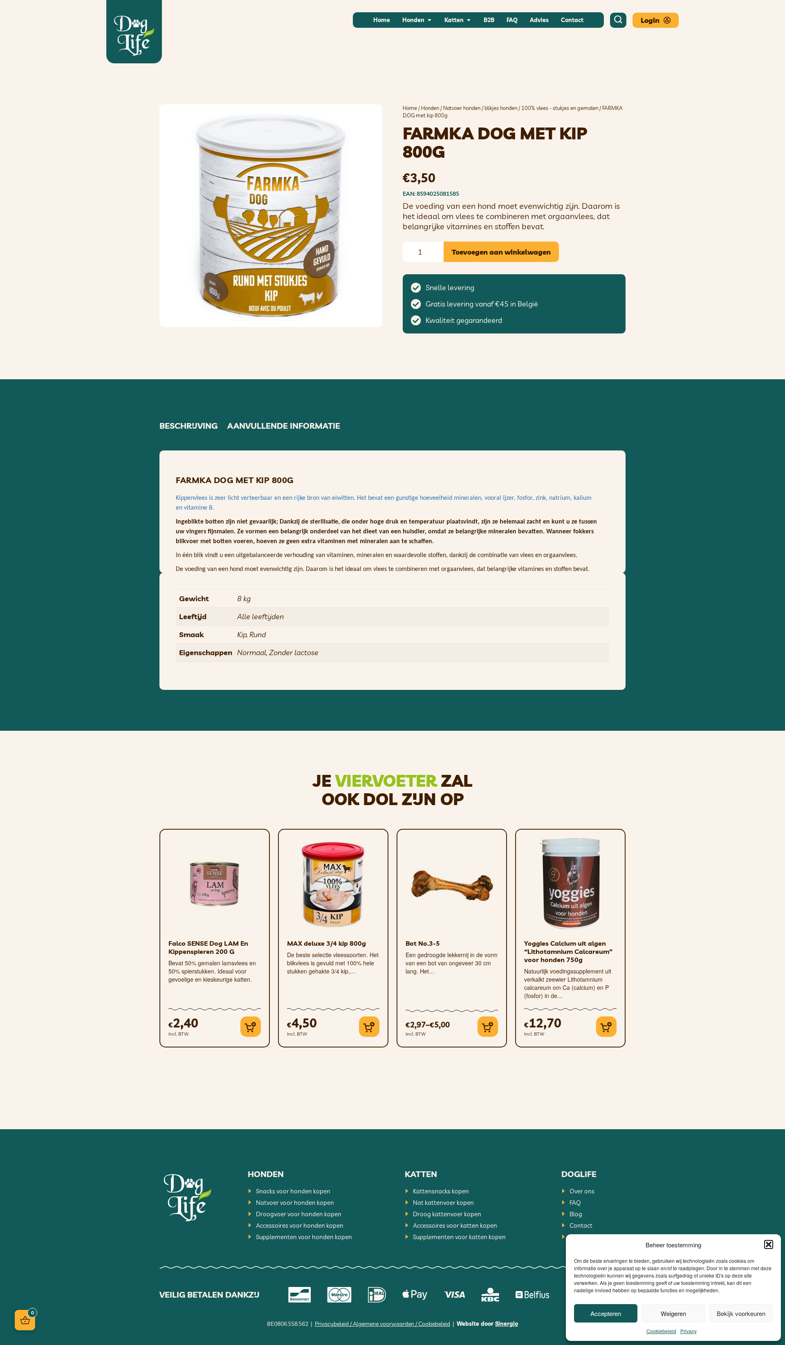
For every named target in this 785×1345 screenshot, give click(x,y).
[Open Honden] (429, 20)
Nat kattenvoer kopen (443, 1202)
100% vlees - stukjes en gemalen (559, 108)
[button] (769, 1244)
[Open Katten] (468, 20)
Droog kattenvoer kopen (447, 1214)
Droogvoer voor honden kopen (298, 1214)
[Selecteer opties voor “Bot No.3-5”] (488, 1026)
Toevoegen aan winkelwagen (501, 252)
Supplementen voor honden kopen (304, 1237)
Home (410, 108)
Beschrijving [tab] (188, 426)
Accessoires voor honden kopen (299, 1225)
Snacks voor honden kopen (293, 1191)
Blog (576, 1214)
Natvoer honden (461, 108)
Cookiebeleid (661, 1330)
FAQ (575, 1202)
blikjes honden (500, 108)
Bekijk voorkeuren (741, 1313)
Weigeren (673, 1313)
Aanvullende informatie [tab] (283, 426)
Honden (430, 108)
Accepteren (605, 1313)
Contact (581, 1225)
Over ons (582, 1191)
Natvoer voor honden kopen (295, 1202)
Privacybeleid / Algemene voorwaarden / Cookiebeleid (382, 1323)
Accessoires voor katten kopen (455, 1225)
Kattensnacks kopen (441, 1191)
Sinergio (506, 1323)
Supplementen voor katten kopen (459, 1237)
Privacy (688, 1330)
